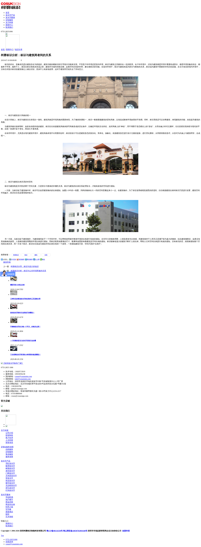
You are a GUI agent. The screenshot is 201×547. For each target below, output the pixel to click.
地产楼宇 (9, 500)
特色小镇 (9, 507)
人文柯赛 (9, 440)
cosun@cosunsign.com (23, 376)
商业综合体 (10, 504)
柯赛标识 (16, 255)
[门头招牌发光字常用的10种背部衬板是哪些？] (105, 348)
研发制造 (9, 435)
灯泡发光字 (10, 490)
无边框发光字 (11, 485)
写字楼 (8, 509)
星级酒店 (9, 512)
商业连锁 (9, 502)
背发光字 (9, 478)
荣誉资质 (9, 443)
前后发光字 (10, 481)
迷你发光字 (10, 471)
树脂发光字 (10, 468)
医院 (7, 514)
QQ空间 (13, 259)
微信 (43, 259)
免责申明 (126, 531)
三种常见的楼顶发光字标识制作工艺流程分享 (25, 299)
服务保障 (9, 457)
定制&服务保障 (7, 447)
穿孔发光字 (10, 488)
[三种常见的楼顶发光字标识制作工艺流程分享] (105, 293)
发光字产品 (10, 15)
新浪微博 (21, 259)
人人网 (37, 259)
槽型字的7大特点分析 (17, 285)
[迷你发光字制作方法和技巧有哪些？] (105, 306)
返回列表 (7, 262)
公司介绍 (9, 433)
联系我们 (9, 27)
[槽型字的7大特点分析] (105, 278)
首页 (7, 13)
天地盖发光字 (11, 476)
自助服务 (9, 449)
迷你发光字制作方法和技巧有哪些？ (22, 312)
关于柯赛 (9, 22)
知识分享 (18, 50)
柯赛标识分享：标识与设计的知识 (25, 266)
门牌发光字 (10, 473)
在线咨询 (9, 542)
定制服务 (9, 20)
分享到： (5, 259)
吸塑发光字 (10, 466)
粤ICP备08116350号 (54, 531)
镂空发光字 (10, 483)
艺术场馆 (9, 517)
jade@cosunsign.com (23, 379)
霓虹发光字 (10, 463)
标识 (26, 255)
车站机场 (9, 497)
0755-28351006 (11, 539)
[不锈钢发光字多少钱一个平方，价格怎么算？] (105, 320)
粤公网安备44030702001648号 (75, 531)
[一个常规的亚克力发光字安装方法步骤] (105, 334)
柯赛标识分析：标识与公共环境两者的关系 (28, 271)
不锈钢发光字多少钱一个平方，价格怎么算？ (25, 326)
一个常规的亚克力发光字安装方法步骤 (23, 340)
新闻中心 (9, 25)
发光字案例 (10, 18)
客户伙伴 (9, 438)
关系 (46, 255)
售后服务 (9, 454)
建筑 (36, 255)
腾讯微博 (30, 259)
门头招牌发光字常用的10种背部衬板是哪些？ (25, 354)
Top (2, 536)
